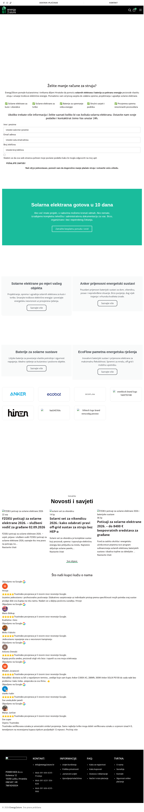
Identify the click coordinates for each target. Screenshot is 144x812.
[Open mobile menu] (140, 10)
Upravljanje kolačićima (72, 778)
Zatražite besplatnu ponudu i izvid (72, 228)
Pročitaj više (72, 729)
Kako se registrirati (97, 765)
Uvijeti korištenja (69, 765)
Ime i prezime (10, 124)
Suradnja (120, 769)
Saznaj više (72, 472)
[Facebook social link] (3, 3)
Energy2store (15, 807)
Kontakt (119, 774)
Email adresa (10, 134)
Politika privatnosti (70, 769)
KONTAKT (113, 3)
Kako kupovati (95, 769)
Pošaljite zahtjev (15, 163)
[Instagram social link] (7, 3)
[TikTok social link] (10, 3)
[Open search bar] (129, 10)
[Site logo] (9, 9)
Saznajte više (36, 307)
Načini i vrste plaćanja (98, 778)
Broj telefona (10, 144)
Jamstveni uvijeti (69, 774)
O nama (119, 765)
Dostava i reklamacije (98, 774)
